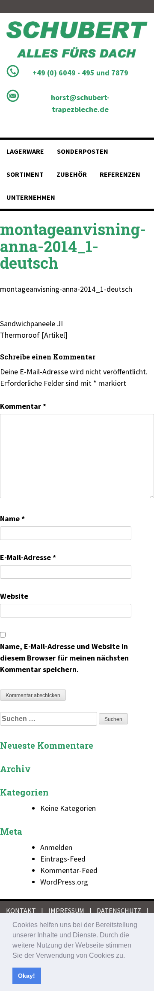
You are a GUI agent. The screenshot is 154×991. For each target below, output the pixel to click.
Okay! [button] (26, 975)
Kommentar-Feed (69, 870)
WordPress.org (64, 882)
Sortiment (25, 174)
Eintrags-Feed (63, 859)
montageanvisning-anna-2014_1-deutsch (66, 289)
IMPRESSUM (66, 910)
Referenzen (120, 174)
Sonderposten (82, 151)
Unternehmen (30, 197)
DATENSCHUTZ (119, 910)
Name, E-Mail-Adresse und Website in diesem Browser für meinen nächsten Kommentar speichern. (64, 657)
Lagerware (25, 151)
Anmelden (56, 847)
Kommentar (23, 406)
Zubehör (71, 174)
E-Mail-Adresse (28, 557)
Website (14, 596)
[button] (128, 956)
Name (12, 518)
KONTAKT (21, 910)
